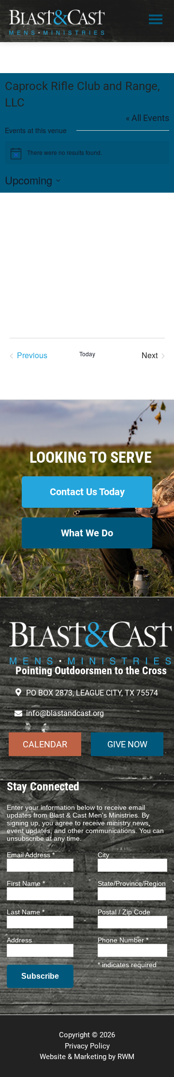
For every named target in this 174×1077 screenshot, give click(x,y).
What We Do (87, 533)
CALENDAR (45, 744)
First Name (26, 883)
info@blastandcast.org (65, 713)
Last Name (25, 912)
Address (19, 940)
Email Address (31, 855)
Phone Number (123, 940)
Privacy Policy (87, 1046)
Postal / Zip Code (124, 912)
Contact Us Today (87, 492)
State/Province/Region (132, 883)
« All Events (147, 118)
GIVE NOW (127, 744)
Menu (155, 21)
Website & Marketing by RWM (87, 1056)
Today (87, 354)
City (103, 855)
